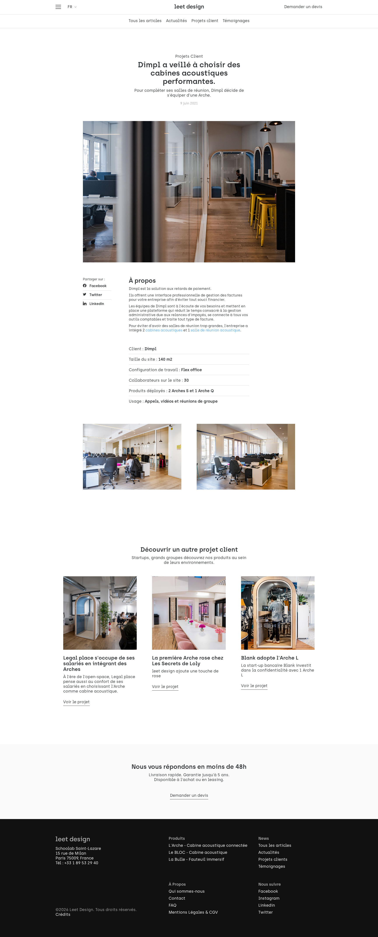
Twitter (95, 295)
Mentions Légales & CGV (193, 913)
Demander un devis (303, 7)
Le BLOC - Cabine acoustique (198, 853)
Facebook (98, 286)
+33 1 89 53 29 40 (81, 863)
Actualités (176, 21)
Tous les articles (145, 21)
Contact (177, 899)
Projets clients (272, 860)
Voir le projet (76, 702)
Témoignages (236, 21)
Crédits (63, 915)
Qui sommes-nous (187, 892)
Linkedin (96, 304)
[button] (71, 7)
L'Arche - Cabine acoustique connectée (208, 846)
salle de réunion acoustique (215, 330)
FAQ (173, 906)
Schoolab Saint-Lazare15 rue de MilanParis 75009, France (78, 854)
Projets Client (189, 57)
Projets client (204, 21)
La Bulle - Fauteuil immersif (196, 860)
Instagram (269, 899)
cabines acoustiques (163, 330)
